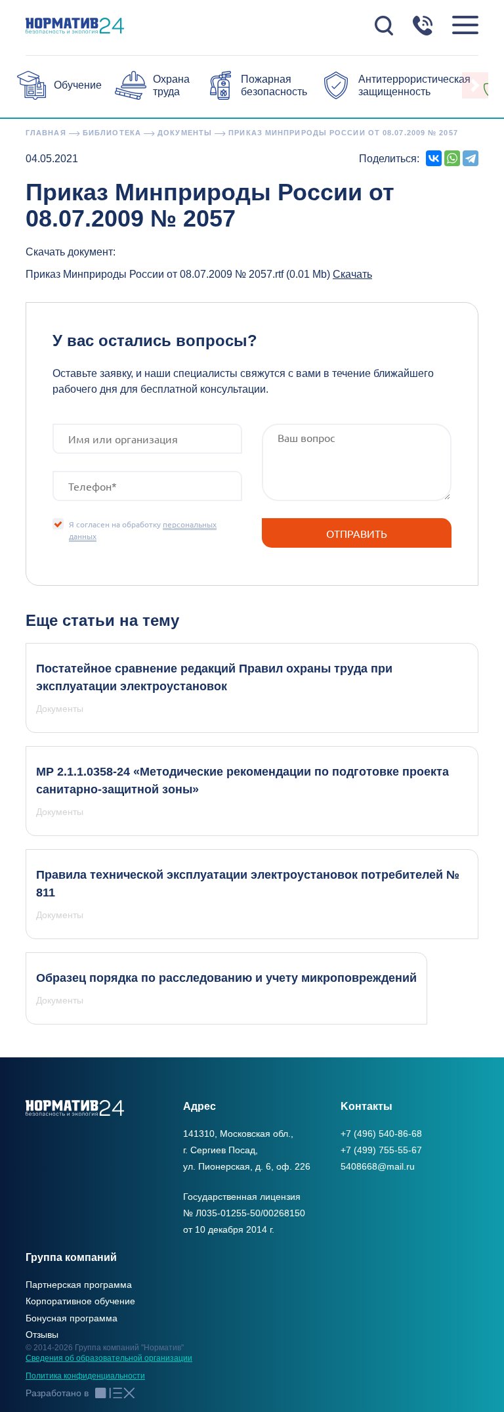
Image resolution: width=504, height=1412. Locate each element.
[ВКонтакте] (434, 158)
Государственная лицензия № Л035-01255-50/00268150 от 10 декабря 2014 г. (244, 1213)
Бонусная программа (71, 1318)
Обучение (78, 85)
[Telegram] (470, 158)
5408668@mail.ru (378, 1166)
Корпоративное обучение (80, 1301)
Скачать (352, 274)
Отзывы (42, 1334)
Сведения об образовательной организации (109, 1358)
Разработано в (57, 1393)
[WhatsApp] (452, 158)
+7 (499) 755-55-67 (381, 1150)
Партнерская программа (79, 1284)
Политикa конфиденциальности (85, 1375)
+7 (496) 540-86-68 (381, 1133)
